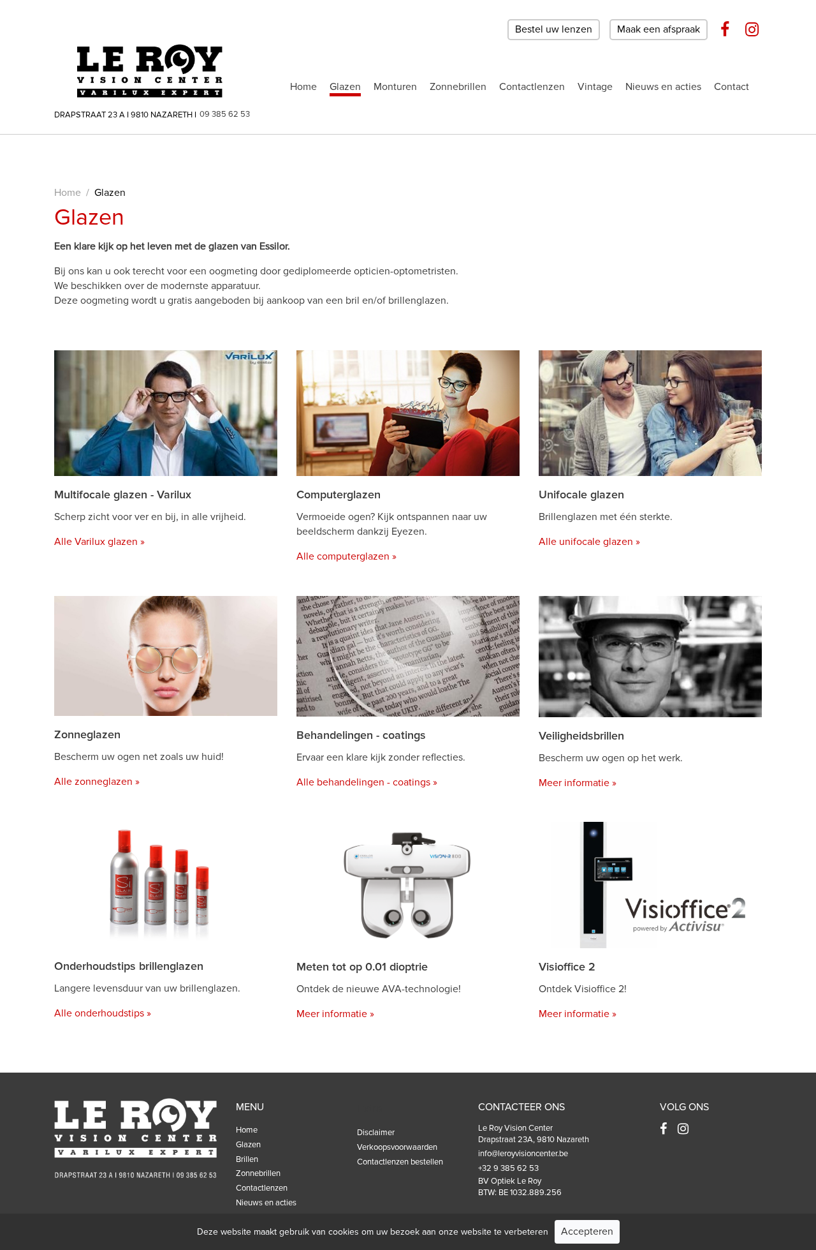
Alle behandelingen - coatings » (366, 782)
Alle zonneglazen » (97, 781)
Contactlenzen (532, 86)
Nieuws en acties (663, 86)
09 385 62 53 (225, 114)
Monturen (395, 86)
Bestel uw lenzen (553, 29)
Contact (731, 86)
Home (303, 86)
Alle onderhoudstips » (102, 1013)
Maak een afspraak (658, 29)
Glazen (345, 86)
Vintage (595, 86)
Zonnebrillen (458, 86)
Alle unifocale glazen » (589, 541)
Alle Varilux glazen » (99, 541)
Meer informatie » (577, 783)
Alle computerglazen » (346, 556)
